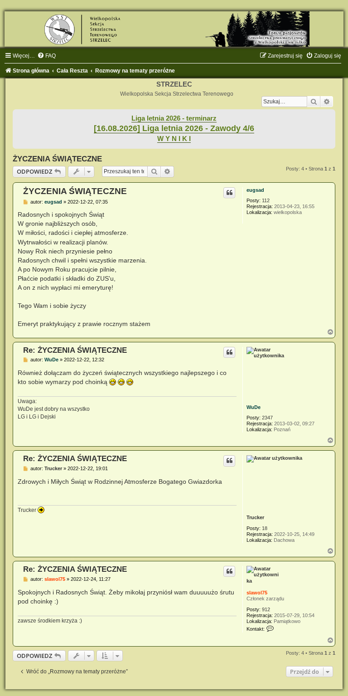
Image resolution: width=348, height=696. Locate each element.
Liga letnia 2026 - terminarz (174, 118)
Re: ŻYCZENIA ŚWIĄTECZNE (75, 350)
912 (266, 609)
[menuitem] (46, 56)
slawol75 (256, 592)
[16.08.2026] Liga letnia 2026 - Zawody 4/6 (174, 128)
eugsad (255, 190)
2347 (267, 417)
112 (266, 200)
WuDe (253, 407)
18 (264, 528)
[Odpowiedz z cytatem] (229, 192)
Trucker (255, 517)
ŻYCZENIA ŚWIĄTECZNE (57, 159)
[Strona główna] (174, 29)
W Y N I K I (174, 138)
